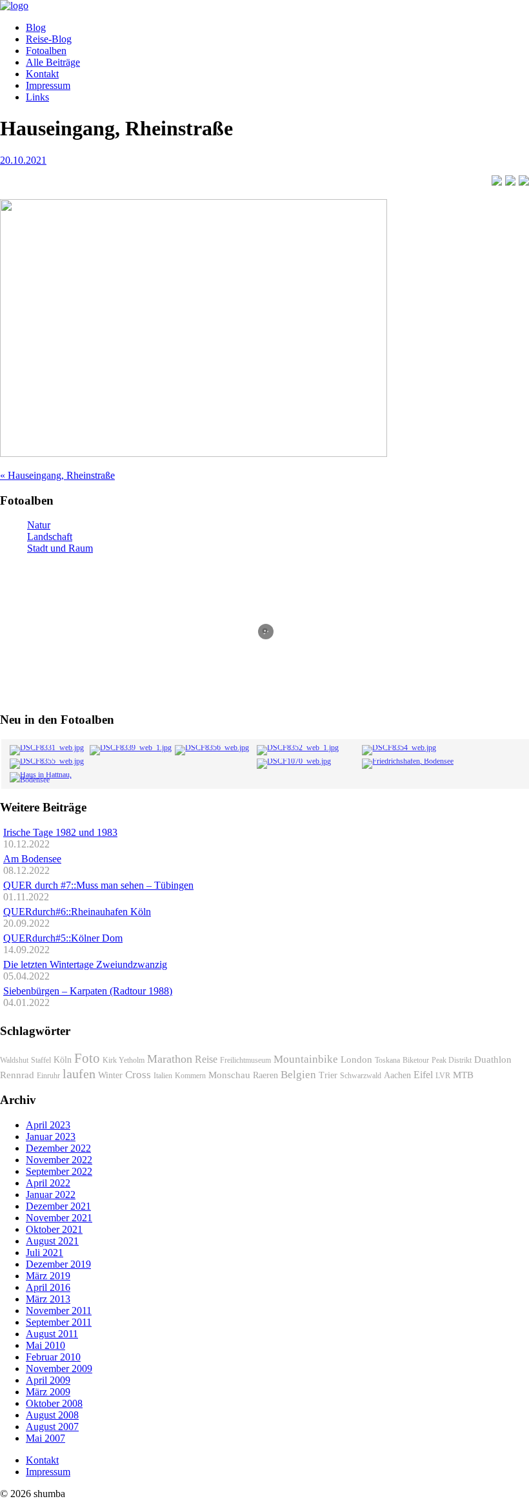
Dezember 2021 (58, 1206)
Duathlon (493, 1059)
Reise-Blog (49, 39)
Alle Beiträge (53, 62)
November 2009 (59, 1368)
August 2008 (52, 1414)
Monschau (229, 1075)
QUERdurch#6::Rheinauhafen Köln (77, 911)
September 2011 (59, 1322)
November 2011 (59, 1310)
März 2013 (48, 1298)
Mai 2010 (45, 1345)
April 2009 (48, 1380)
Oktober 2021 (54, 1229)
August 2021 (52, 1240)
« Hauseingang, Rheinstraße (57, 475)
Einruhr (48, 1075)
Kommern (190, 1075)
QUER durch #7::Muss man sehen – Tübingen (98, 885)
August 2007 (52, 1426)
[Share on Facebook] (497, 180)
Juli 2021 (44, 1252)
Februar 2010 (53, 1356)
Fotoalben (46, 50)
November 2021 (59, 1217)
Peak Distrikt (452, 1060)
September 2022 (59, 1171)
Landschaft (49, 536)
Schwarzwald (360, 1075)
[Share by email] (524, 180)
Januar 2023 (50, 1136)
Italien (163, 1075)
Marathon (169, 1058)
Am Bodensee (32, 858)
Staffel (41, 1060)
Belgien (298, 1075)
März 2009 (48, 1391)
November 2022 (59, 1159)
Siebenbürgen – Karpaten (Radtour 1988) (87, 990)
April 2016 (48, 1287)
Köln (63, 1060)
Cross (138, 1075)
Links (37, 97)
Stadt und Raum (60, 548)
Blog (36, 27)
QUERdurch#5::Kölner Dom (63, 938)
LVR (442, 1075)
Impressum (48, 85)
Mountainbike (306, 1059)
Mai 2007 (45, 1438)
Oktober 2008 (54, 1403)
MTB (463, 1075)
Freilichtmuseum (245, 1060)
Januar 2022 (50, 1194)
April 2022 (48, 1182)
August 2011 (52, 1333)
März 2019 (48, 1275)
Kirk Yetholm (124, 1060)
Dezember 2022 (58, 1148)
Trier (328, 1075)
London (356, 1059)
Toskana (387, 1060)
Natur (38, 524)
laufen (79, 1074)
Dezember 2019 (58, 1264)
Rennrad (17, 1075)
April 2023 (48, 1124)
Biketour (416, 1060)
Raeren (265, 1075)
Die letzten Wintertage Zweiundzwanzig (85, 964)
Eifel (423, 1074)
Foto (87, 1058)
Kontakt (42, 73)
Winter (110, 1075)
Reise (206, 1059)
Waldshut (14, 1060)
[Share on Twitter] (510, 180)
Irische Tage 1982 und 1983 (60, 832)
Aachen (397, 1075)
